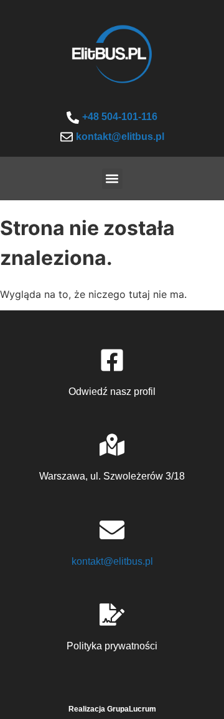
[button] (112, 179)
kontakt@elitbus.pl (120, 136)
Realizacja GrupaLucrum (112, 709)
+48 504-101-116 (119, 116)
